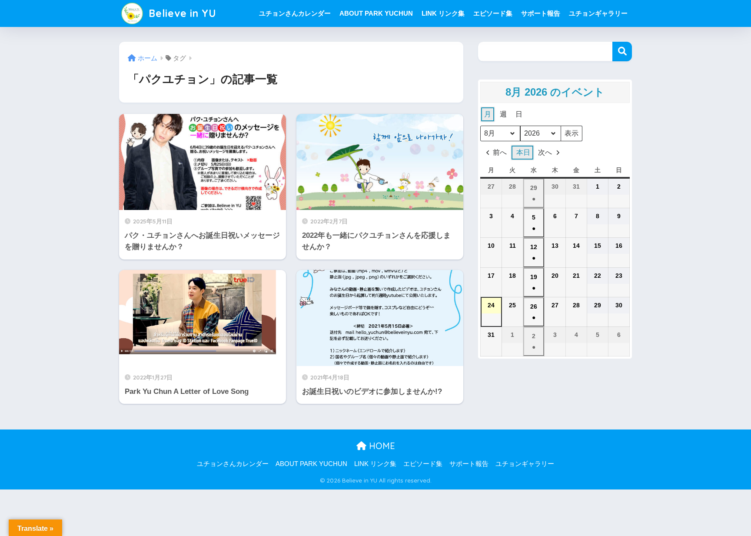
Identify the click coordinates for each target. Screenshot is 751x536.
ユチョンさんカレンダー (295, 13)
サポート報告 (540, 13)
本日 (523, 152)
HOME (380, 445)
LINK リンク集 (443, 13)
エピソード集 (492, 13)
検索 (622, 51)
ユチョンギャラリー (598, 13)
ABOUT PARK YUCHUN (376, 13)
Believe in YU (181, 13)
